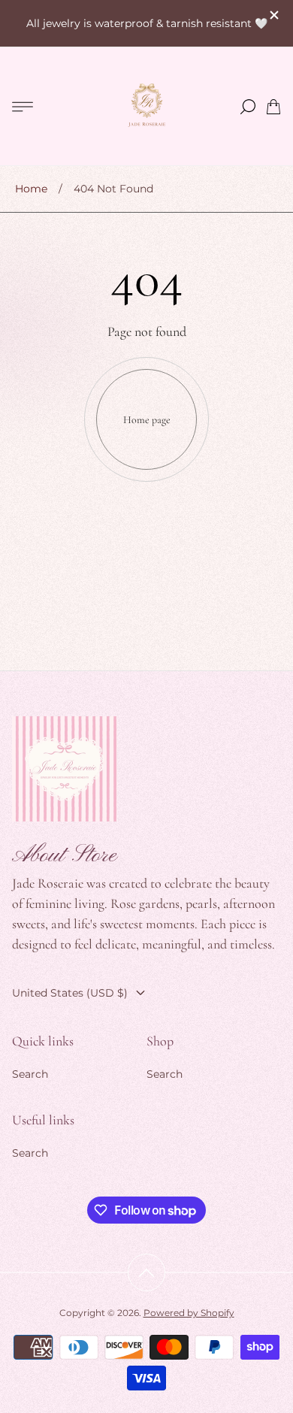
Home (31, 188)
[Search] (247, 106)
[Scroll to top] (146, 1272)
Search (30, 1074)
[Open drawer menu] (22, 106)
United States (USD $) (70, 993)
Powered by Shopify (188, 1312)
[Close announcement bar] (273, 15)
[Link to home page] (64, 770)
